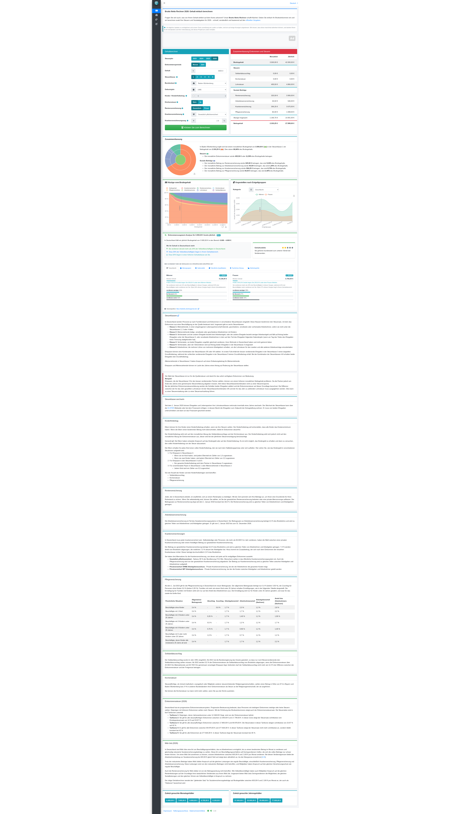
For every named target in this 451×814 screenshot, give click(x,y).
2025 (208, 58)
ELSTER (171, 408)
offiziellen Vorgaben (253, 20)
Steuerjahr (169, 58)
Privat (206, 108)
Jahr (202, 65)
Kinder (167, 96)
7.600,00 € (182, 800)
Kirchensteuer (170, 102)
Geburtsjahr (169, 89)
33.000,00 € (251, 800)
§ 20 (263, 757)
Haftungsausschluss (180, 811)
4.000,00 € (193, 800)
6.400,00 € (170, 800)
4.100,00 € (216, 800)
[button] (164, 3)
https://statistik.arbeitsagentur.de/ (186, 309)
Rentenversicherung (173, 108)
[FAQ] (178, 316)
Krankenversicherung (173, 114)
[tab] (171, 268)
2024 (201, 58)
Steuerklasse (170, 77)
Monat (195, 65)
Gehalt (167, 71)
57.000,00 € (239, 800)
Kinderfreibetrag (178, 96)
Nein (194, 102)
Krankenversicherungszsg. (175, 120)
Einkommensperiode (173, 65)
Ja (200, 102)
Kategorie (237, 189)
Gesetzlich (197, 108)
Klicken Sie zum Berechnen (197, 127)
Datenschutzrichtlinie (197, 811)
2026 (215, 58)
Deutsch (293, 3)
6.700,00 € (205, 800)
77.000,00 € (276, 800)
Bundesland (170, 83)
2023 (195, 58)
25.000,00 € (263, 800)
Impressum (167, 811)
